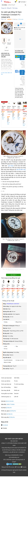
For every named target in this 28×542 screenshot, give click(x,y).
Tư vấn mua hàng (19, 384)
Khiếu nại (16, 390)
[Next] (11, 28)
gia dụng (10, 165)
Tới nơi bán (22, 57)
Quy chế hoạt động (5, 387)
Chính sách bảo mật (6, 384)
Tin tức (16, 381)
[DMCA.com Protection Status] (17, 464)
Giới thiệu (16, 377)
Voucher (16, 393)
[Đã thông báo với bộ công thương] (9, 464)
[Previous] (2, 28)
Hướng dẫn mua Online (7, 393)
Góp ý (15, 387)
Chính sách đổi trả (5, 381)
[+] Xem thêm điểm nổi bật (6, 73)
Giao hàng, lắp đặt (5, 390)
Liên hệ (16, 396)
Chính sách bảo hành (6, 377)
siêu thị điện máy (20, 169)
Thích (2, 19)
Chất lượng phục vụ (6, 396)
